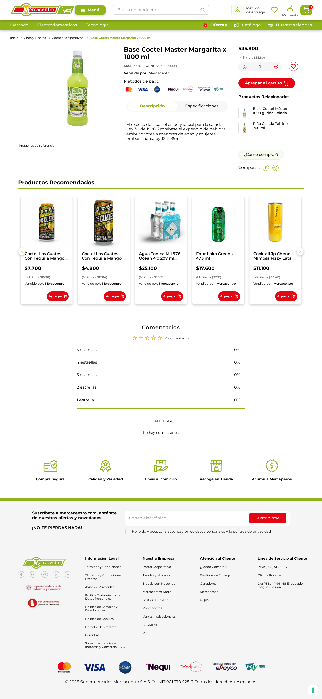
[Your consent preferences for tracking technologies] (313, 690)
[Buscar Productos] (202, 9)
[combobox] (161, 10)
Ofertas (218, 25)
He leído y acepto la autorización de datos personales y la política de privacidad (201, 531)
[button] (22, 251)
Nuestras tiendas (294, 25)
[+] (276, 66)
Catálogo (251, 25)
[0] (306, 10)
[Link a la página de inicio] (14, 38)
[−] (243, 66)
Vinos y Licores (34, 38)
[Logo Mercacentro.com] (42, 10)
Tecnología (97, 25)
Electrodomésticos (57, 25)
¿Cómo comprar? (261, 154)
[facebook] (266, 168)
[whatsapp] (275, 168)
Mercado (19, 25)
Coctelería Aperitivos (67, 38)
